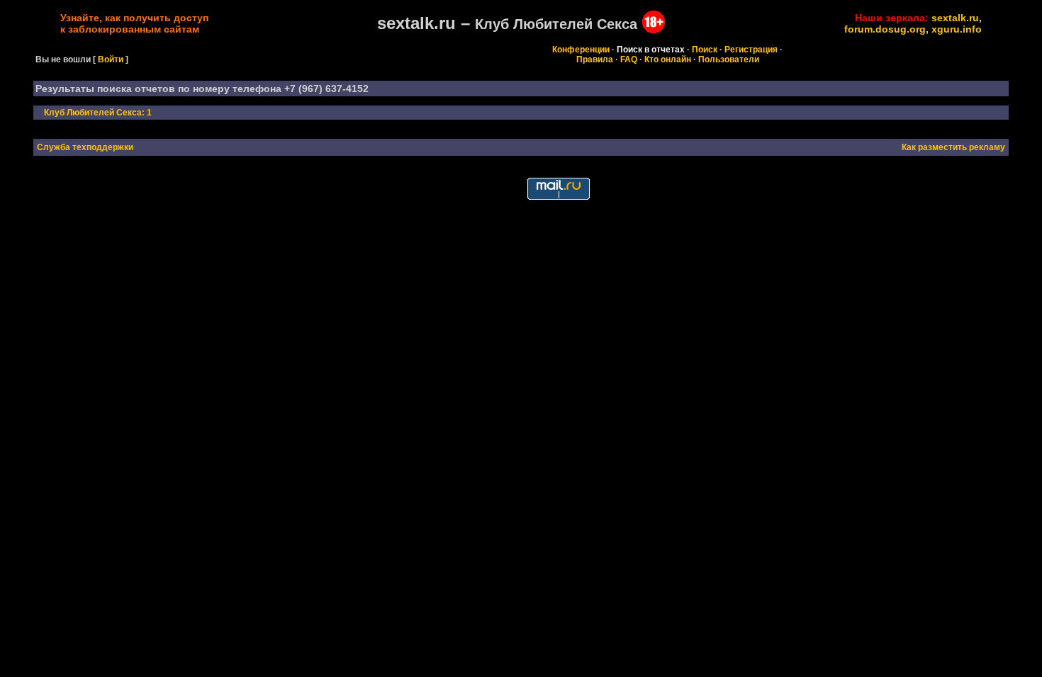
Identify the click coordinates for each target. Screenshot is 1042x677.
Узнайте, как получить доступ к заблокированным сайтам (134, 23)
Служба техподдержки (85, 147)
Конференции (581, 50)
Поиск (704, 50)
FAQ (628, 59)
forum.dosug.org (885, 29)
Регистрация (751, 50)
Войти (110, 59)
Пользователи (728, 59)
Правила (594, 59)
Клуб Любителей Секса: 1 (98, 113)
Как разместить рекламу (953, 147)
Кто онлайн (667, 59)
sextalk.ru (955, 17)
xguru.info (956, 29)
